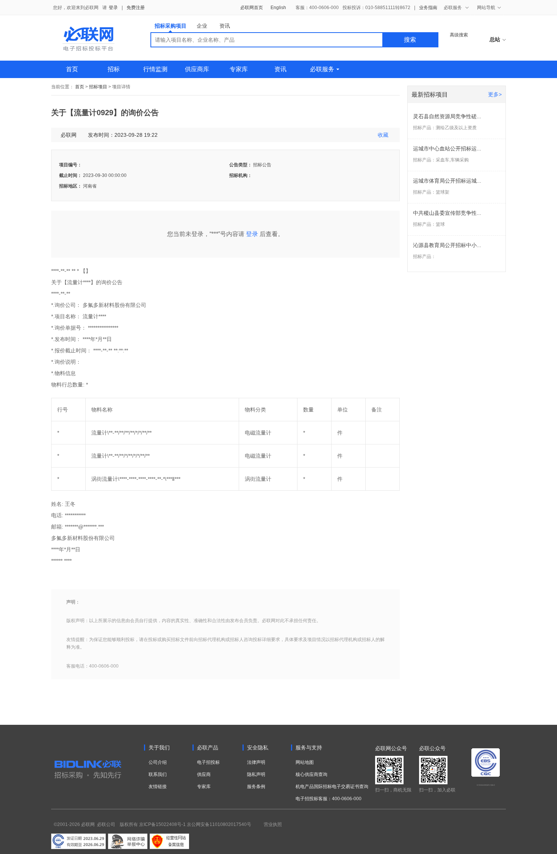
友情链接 (158, 786)
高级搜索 (459, 35)
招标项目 (98, 86)
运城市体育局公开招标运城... (447, 181)
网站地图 (305, 762)
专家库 (239, 69)
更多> (495, 94)
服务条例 (256, 786)
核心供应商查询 (311, 774)
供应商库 (197, 69)
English (278, 7)
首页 (72, 69)
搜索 (410, 39)
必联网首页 (251, 7)
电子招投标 (208, 762)
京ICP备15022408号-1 (162, 824)
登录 (113, 7)
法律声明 (256, 762)
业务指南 (428, 7)
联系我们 (158, 774)
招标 (114, 69)
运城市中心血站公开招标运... (447, 148)
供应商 (204, 774)
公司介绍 (158, 762)
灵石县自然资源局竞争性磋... (447, 116)
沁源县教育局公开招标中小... (447, 245)
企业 (202, 26)
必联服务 (322, 69)
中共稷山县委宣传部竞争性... (447, 213)
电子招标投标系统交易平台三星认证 (486, 785)
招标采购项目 (170, 26)
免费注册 (136, 7)
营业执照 (273, 824)
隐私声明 (256, 774)
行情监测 (155, 69)
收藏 (383, 135)
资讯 (224, 26)
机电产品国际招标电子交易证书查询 (332, 786)
